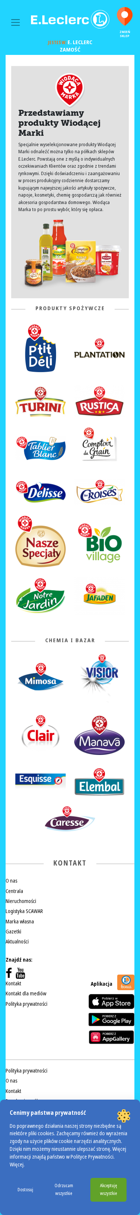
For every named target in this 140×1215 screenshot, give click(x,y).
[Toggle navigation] (15, 22)
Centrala (14, 891)
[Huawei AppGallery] (111, 1037)
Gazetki (13, 931)
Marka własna (20, 921)
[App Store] (111, 1001)
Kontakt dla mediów (26, 993)
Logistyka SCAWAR (24, 911)
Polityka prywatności (26, 1004)
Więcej (17, 1165)
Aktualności (17, 941)
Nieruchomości (21, 901)
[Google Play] (111, 1019)
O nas (11, 880)
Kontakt (13, 983)
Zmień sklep (124, 34)
